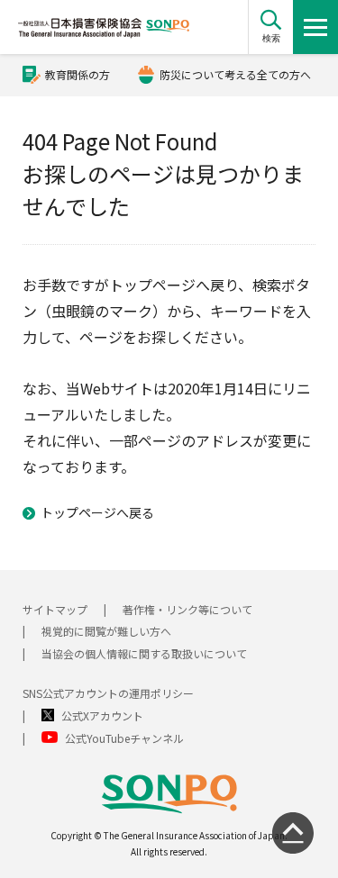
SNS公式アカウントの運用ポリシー (108, 693)
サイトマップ (55, 609)
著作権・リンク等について (187, 609)
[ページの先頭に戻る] (292, 832)
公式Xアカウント (102, 715)
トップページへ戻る (97, 512)
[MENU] (315, 27)
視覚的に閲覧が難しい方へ (106, 630)
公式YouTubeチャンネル (124, 738)
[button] (271, 27)
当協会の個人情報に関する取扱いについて (144, 653)
